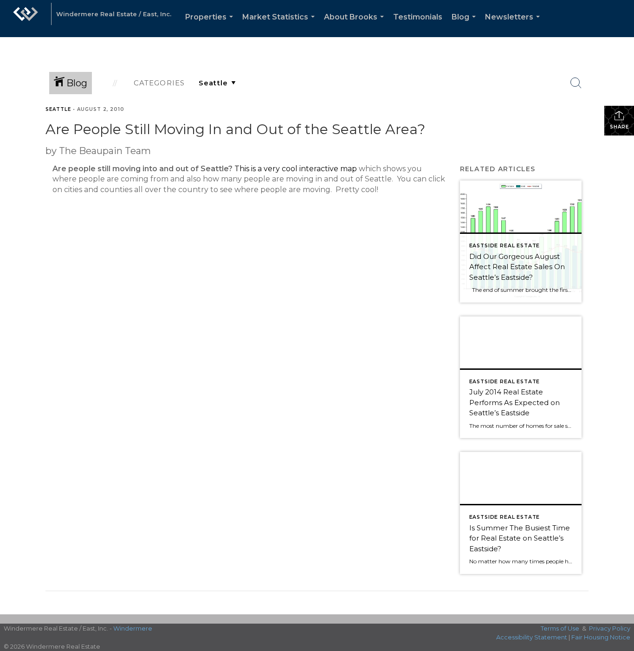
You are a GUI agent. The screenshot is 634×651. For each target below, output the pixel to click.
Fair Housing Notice (600, 637)
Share (619, 127)
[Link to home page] (25, 18)
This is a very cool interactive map (295, 168)
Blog (465, 25)
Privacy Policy (609, 628)
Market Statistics (280, 25)
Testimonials (417, 17)
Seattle (58, 109)
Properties (211, 25)
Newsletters (514, 25)
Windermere (132, 628)
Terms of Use (560, 628)
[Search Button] (576, 83)
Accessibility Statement (531, 637)
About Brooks (356, 25)
